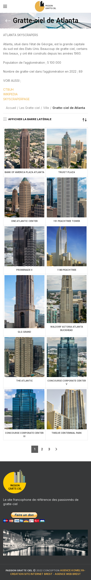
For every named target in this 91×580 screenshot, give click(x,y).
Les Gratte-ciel (29, 108)
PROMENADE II (24, 270)
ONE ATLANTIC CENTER (24, 221)
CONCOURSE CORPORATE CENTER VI (24, 434)
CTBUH (8, 89)
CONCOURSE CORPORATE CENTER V (66, 382)
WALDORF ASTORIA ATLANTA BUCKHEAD (66, 328)
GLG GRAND (24, 332)
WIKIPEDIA (10, 94)
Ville (46, 108)
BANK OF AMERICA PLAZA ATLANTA (24, 172)
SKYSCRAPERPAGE (16, 99)
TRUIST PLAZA (66, 172)
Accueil (11, 108)
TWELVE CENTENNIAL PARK (66, 433)
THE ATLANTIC (24, 380)
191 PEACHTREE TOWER (66, 221)
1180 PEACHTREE (66, 270)
